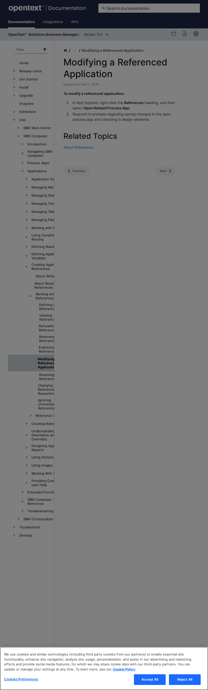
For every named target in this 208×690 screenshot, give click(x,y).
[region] (104, 668)
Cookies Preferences (21, 679)
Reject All (184, 679)
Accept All (150, 679)
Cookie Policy (124, 669)
